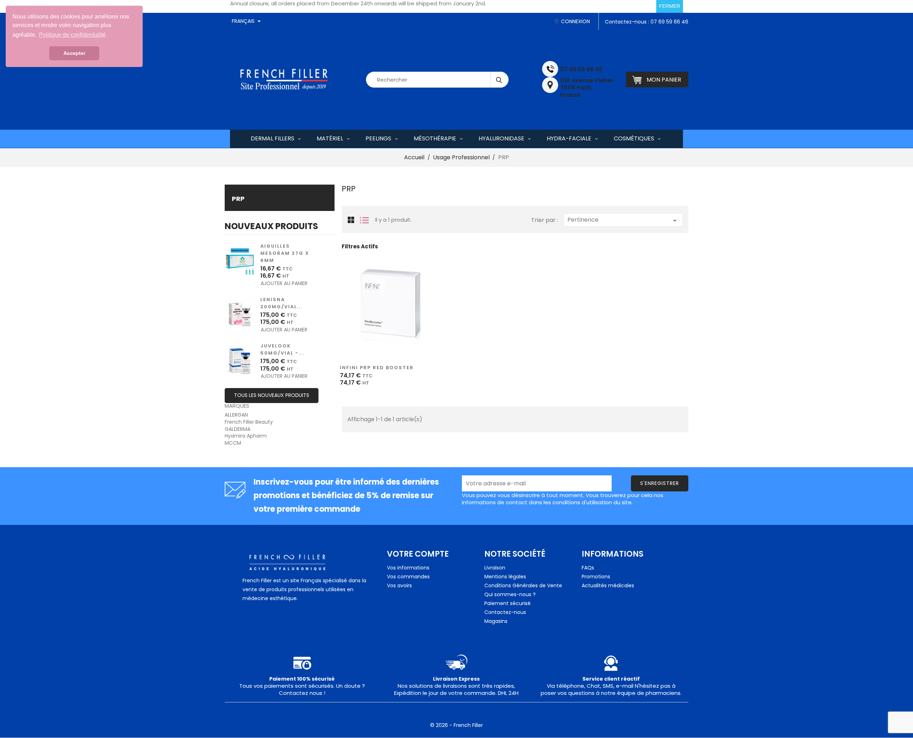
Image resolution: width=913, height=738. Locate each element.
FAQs (588, 567)
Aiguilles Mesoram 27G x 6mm (284, 253)
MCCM (233, 443)
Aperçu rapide (376, 311)
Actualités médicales (608, 585)
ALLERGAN (236, 414)
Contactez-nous (505, 612)
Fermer (669, 6)
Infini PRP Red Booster (377, 367)
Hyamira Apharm (246, 435)
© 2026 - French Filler (456, 725)
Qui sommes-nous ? (510, 594)
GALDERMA (237, 429)
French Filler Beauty (249, 421)
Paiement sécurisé (507, 603)
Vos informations (408, 567)
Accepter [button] (74, 53)
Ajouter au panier (273, 283)
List (364, 219)
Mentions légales (505, 576)
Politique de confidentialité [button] (72, 35)
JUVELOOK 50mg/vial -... (282, 349)
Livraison (494, 567)
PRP (238, 198)
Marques (237, 405)
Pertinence (623, 220)
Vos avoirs (399, 585)
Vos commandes (408, 576)
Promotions (596, 576)
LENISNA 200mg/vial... (281, 303)
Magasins (495, 621)
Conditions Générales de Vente (523, 585)
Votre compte (418, 553)
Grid (351, 220)
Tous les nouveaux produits (271, 395)
